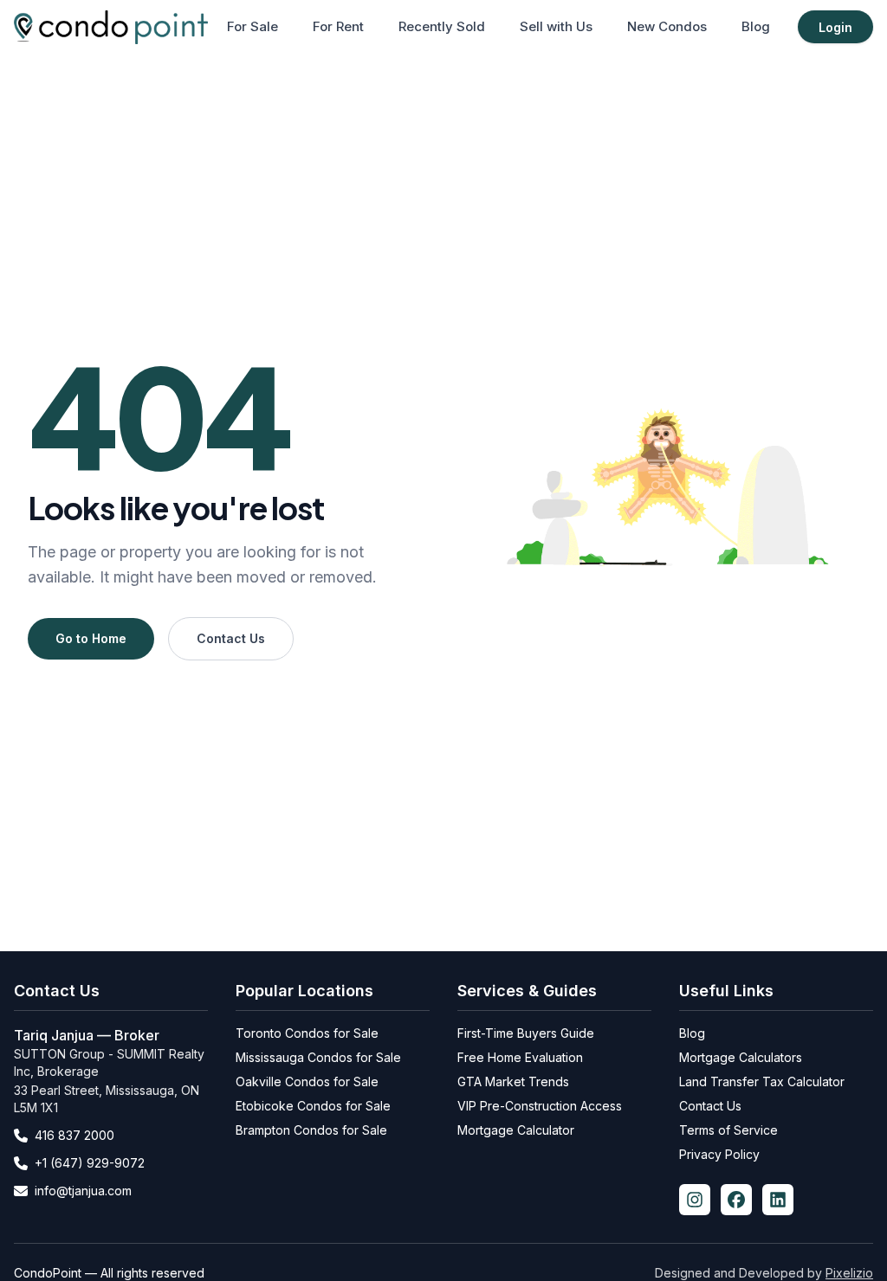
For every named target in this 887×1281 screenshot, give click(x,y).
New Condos (667, 26)
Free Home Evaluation (520, 1057)
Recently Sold (441, 26)
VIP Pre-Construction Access (539, 1105)
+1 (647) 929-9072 (90, 1162)
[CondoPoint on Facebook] (736, 1199)
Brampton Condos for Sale (311, 1130)
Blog (755, 26)
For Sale (252, 26)
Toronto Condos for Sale (307, 1033)
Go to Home (90, 638)
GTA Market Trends (513, 1081)
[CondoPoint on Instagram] (694, 1199)
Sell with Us (556, 26)
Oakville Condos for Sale (307, 1081)
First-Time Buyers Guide (525, 1033)
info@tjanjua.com (83, 1190)
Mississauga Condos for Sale (318, 1057)
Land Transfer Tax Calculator (762, 1081)
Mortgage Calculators (740, 1057)
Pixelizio (849, 1272)
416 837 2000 (74, 1135)
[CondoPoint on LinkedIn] (777, 1199)
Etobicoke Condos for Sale (313, 1105)
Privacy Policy (719, 1154)
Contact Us (231, 638)
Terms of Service (728, 1130)
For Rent (338, 26)
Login (835, 27)
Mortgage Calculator (515, 1130)
